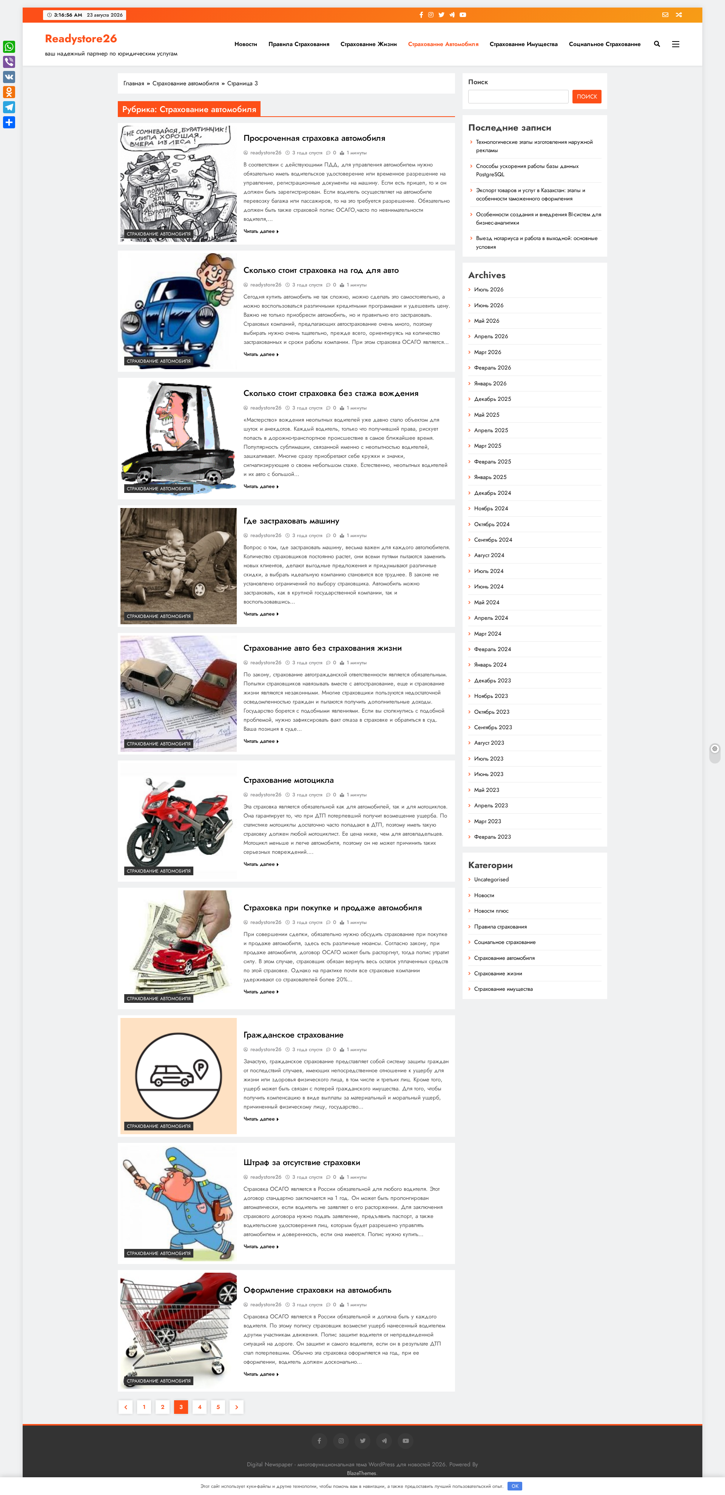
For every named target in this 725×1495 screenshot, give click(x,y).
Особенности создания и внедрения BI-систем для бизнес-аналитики (538, 218)
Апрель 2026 (491, 336)
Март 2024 (487, 634)
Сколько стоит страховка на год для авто (321, 270)
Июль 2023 (488, 758)
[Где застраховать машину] (178, 566)
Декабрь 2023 (492, 680)
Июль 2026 (489, 289)
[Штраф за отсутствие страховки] (178, 1203)
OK (515, 1486)
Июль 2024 (489, 571)
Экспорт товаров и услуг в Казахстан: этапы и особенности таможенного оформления (530, 194)
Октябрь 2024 (492, 524)
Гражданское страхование (294, 1034)
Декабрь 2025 (492, 399)
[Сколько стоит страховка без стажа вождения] (178, 438)
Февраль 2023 (492, 837)
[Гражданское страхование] (178, 1076)
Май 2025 (486, 415)
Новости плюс (491, 911)
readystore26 (266, 152)
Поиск (478, 82)
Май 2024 (487, 602)
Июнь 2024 (489, 586)
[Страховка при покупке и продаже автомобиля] (178, 948)
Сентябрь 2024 (493, 540)
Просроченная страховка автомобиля (314, 138)
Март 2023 (487, 821)
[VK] (9, 77)
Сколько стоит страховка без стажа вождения (331, 393)
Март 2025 (487, 446)
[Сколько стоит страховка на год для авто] (178, 311)
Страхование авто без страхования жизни (323, 648)
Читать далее (259, 231)
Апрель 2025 (491, 430)
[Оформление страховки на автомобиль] (178, 1331)
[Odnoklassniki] (9, 92)
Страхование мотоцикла (289, 780)
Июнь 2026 (489, 305)
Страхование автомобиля (443, 44)
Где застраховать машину (291, 520)
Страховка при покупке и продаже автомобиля (333, 907)
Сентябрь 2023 (493, 727)
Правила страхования (298, 44)
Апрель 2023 (491, 805)
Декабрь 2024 (492, 493)
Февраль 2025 (492, 461)
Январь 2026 (490, 383)
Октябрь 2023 (491, 712)
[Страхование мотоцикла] (178, 821)
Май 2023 (486, 790)
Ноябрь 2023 (491, 696)
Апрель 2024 (491, 618)
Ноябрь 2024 (491, 508)
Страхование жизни (369, 44)
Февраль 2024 (492, 649)
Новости (245, 44)
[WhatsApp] (9, 46)
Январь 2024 (490, 665)
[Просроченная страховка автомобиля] (178, 184)
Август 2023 (489, 743)
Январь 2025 (490, 477)
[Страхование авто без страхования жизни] (178, 694)
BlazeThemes (361, 1473)
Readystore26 (81, 38)
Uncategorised (491, 879)
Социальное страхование (605, 44)
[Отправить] (9, 122)
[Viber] (9, 61)
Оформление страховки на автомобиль (318, 1290)
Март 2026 (487, 352)
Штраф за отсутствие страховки (302, 1162)
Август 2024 (489, 555)
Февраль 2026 (492, 367)
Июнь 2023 (488, 774)
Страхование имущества (524, 44)
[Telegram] (9, 107)
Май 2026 (487, 321)
